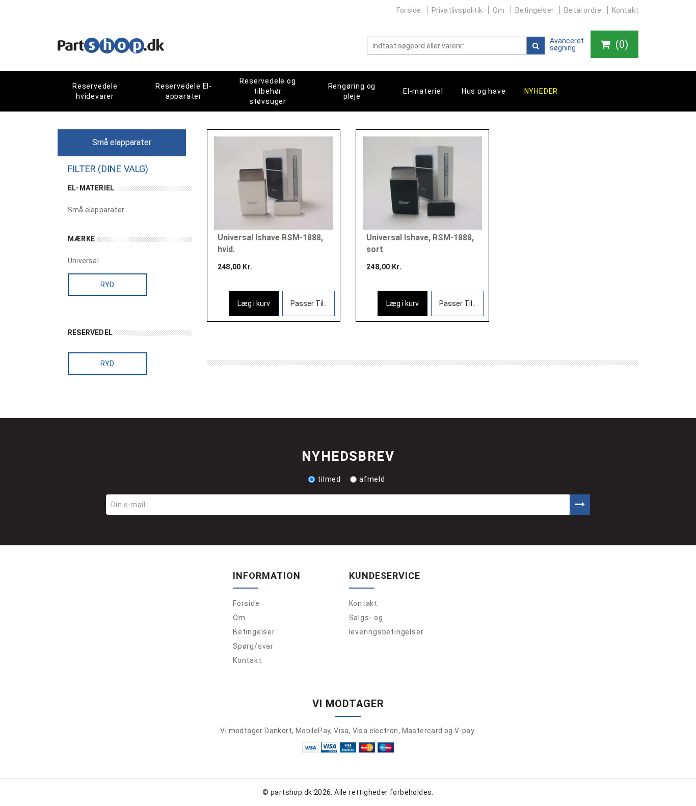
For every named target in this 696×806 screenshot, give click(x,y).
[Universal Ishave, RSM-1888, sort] (422, 183)
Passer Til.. (308, 303)
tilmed (329, 479)
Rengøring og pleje (352, 91)
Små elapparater (96, 210)
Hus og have (484, 91)
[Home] (111, 46)
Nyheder (541, 91)
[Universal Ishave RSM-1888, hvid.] (273, 183)
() (620, 44)
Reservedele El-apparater (183, 91)
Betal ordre (582, 10)
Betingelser (534, 10)
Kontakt (625, 10)
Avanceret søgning (567, 44)
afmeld (372, 479)
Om (498, 10)
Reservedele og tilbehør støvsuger (267, 91)
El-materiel (423, 91)
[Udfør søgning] (536, 45)
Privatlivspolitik (457, 10)
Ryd (107, 285)
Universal (83, 261)
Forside (408, 10)
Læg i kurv (253, 303)
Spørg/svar (253, 646)
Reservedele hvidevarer (95, 91)
